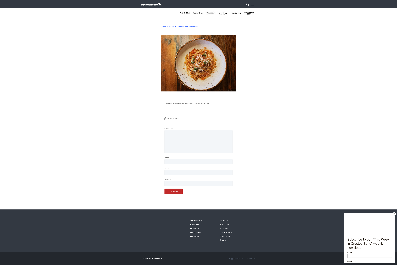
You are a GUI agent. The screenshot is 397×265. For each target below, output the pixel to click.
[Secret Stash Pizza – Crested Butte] (186, 13)
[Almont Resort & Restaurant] (224, 13)
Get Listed (225, 236)
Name (167, 157)
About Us (225, 224)
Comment (169, 128)
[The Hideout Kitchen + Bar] (250, 13)
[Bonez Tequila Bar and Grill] (199, 13)
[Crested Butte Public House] (212, 13)
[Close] (394, 213)
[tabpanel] (186, 13)
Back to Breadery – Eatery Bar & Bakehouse (180, 27)
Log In (224, 240)
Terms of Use (226, 232)
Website (167, 179)
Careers (225, 228)
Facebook (195, 224)
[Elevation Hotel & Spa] (237, 13)
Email (167, 168)
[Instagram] (232, 258)
